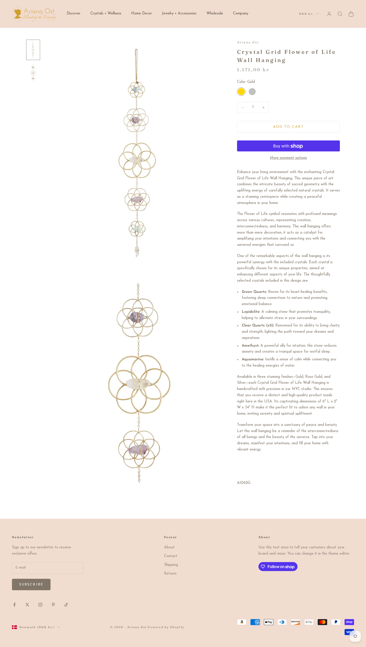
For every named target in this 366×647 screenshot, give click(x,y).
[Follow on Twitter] (27, 604)
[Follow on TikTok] (66, 604)
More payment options (288, 158)
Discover (73, 13)
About (169, 547)
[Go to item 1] (33, 50)
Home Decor (141, 13)
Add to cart (288, 127)
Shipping (171, 565)
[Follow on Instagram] (40, 604)
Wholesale (214, 13)
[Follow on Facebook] (14, 604)
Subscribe (31, 584)
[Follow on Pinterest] (53, 604)
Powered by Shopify (166, 627)
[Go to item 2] (33, 72)
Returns (170, 574)
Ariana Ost (248, 42)
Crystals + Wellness (105, 13)
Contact (170, 556)
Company (240, 13)
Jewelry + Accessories (179, 13)
